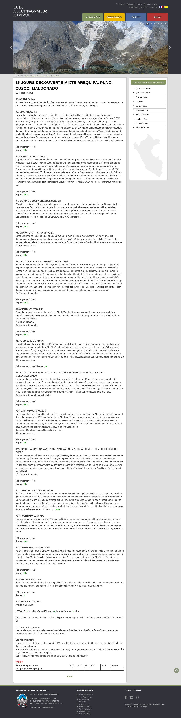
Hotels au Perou (142, 119)
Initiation (121, 4)
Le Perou (139, 102)
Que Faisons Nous (143, 93)
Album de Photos (142, 128)
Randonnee (136, 17)
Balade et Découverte (114, 17)
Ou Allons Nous (142, 97)
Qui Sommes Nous (93, 17)
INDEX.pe (143, 707)
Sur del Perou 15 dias (53, 76)
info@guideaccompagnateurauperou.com (47, 703)
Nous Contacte (151, 4)
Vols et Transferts (142, 115)
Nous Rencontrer (142, 110)
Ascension (157, 17)
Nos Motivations (142, 123)
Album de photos (135, 4)
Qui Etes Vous (141, 106)
